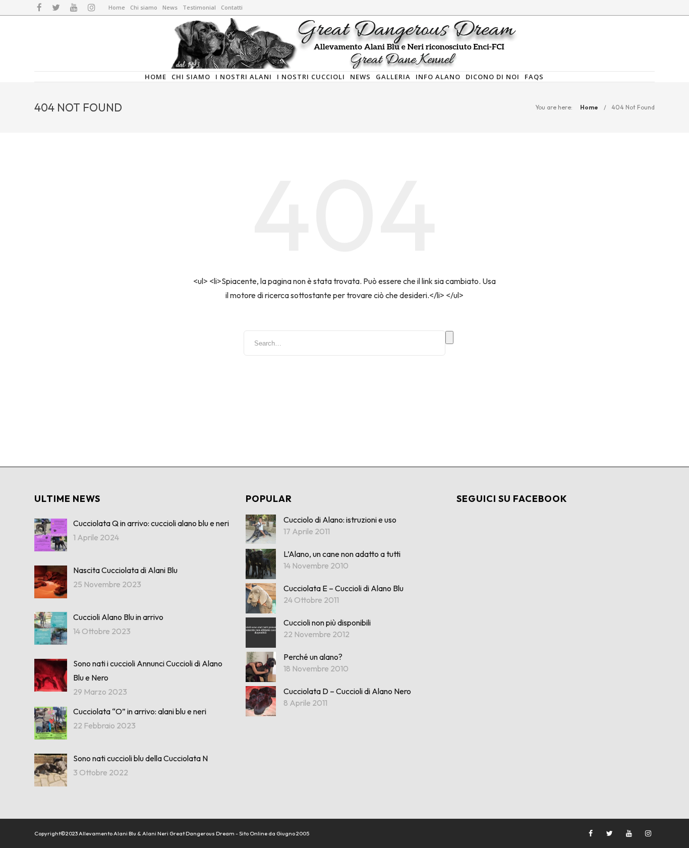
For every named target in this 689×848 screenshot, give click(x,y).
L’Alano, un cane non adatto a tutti (341, 554)
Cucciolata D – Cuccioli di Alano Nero (347, 691)
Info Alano (438, 76)
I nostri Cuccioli (311, 76)
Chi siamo (143, 7)
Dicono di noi (493, 76)
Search (449, 337)
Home (116, 7)
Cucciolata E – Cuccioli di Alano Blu (343, 588)
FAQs (534, 76)
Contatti (232, 7)
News (170, 7)
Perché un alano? (312, 657)
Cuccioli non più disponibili (327, 622)
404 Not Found (633, 107)
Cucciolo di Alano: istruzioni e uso (339, 520)
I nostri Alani (243, 76)
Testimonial (199, 7)
